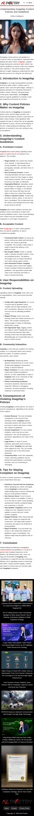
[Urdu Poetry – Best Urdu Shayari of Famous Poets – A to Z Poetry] (10, 2)
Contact (14, 808)
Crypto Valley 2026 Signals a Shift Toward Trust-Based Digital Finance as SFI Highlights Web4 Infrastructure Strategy (17, 645)
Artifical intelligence (17, 16)
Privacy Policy (24, 808)
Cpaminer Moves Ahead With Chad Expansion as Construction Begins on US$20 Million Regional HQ (17, 606)
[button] (24, 2)
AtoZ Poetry (23, 813)
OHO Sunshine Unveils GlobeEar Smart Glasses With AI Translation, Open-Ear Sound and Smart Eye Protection (17, 685)
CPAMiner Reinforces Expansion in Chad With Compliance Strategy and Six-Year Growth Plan (17, 792)
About (7, 808)
